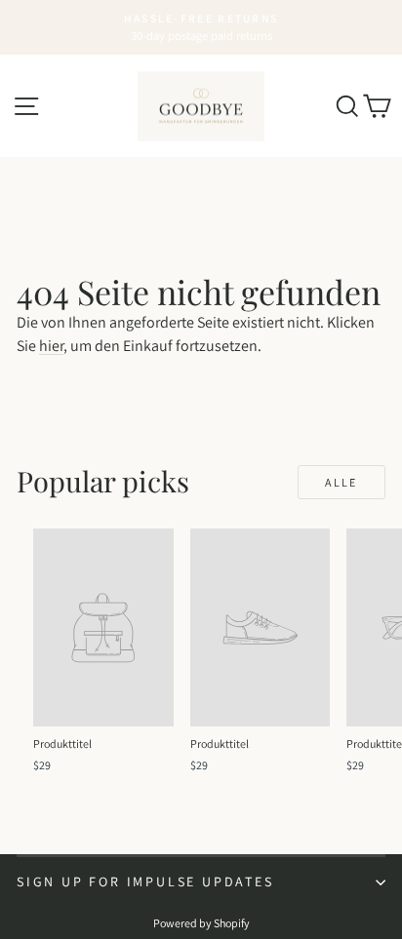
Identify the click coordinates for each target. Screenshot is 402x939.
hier (51, 345)
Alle (341, 482)
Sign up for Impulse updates (145, 881)
